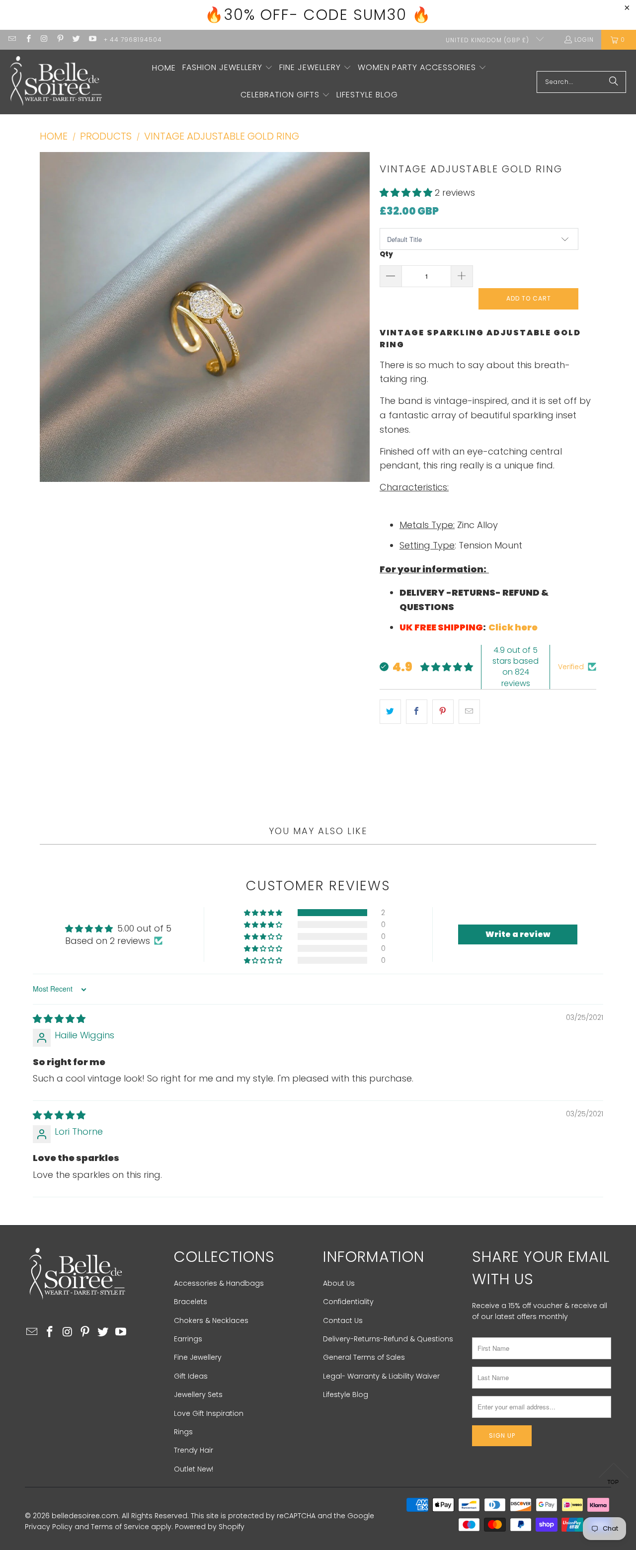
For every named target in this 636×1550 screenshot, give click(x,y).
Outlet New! (193, 1469)
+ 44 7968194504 (133, 39)
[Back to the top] (613, 1476)
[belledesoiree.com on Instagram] (44, 39)
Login (584, 39)
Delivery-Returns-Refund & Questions (388, 1339)
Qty (386, 254)
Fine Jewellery (198, 1357)
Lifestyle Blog (345, 1394)
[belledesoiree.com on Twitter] (76, 39)
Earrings (188, 1339)
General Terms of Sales (364, 1357)
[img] (59, 1018)
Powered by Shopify (209, 1527)
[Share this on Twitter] (390, 711)
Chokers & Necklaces (211, 1320)
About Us (339, 1283)
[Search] (613, 82)
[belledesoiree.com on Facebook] (27, 39)
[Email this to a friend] (469, 711)
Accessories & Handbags (219, 1283)
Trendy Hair (193, 1450)
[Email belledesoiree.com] (11, 39)
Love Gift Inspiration (208, 1413)
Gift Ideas (191, 1376)
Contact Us (343, 1320)
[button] (227, 68)
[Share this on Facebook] (416, 711)
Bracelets (190, 1302)
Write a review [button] (517, 934)
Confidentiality (348, 1302)
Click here (513, 627)
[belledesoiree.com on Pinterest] (60, 39)
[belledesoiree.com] (56, 81)
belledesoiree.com (85, 1516)
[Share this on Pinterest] (443, 711)
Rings (183, 1432)
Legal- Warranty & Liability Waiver (381, 1376)
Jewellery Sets (198, 1394)
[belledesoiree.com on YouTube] (91, 39)
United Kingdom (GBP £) (488, 40)
